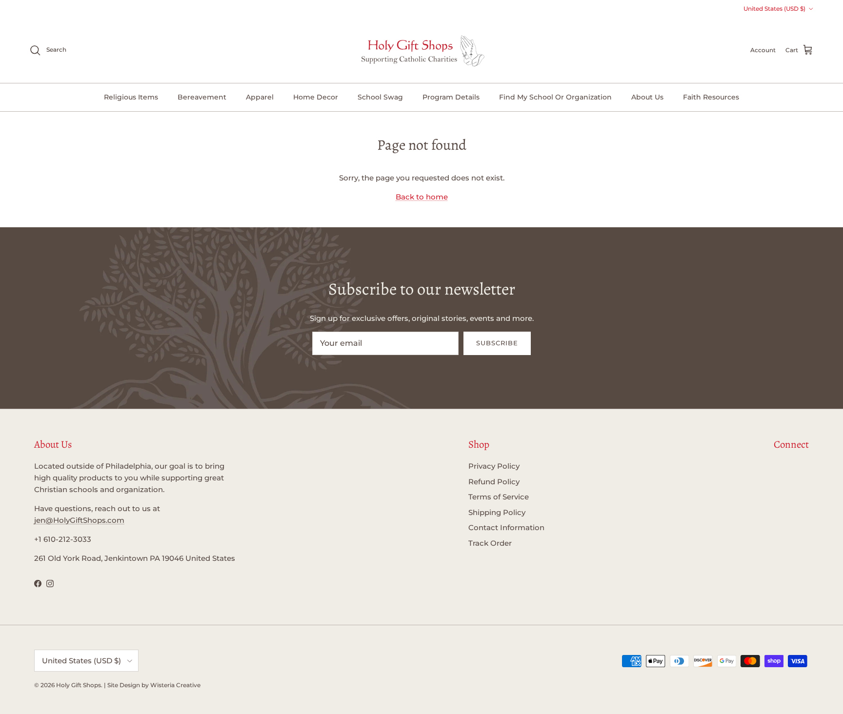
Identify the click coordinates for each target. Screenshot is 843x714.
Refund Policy (494, 481)
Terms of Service (498, 496)
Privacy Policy (494, 466)
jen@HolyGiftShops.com (79, 520)
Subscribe (497, 343)
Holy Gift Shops (78, 685)
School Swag (380, 97)
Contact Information (506, 527)
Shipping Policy (496, 512)
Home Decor (315, 97)
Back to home (422, 196)
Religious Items (131, 97)
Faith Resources (711, 97)
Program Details (451, 97)
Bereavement (202, 97)
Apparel (260, 97)
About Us (647, 97)
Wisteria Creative (175, 685)
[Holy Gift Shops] (422, 50)
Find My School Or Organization (555, 97)
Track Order (490, 543)
